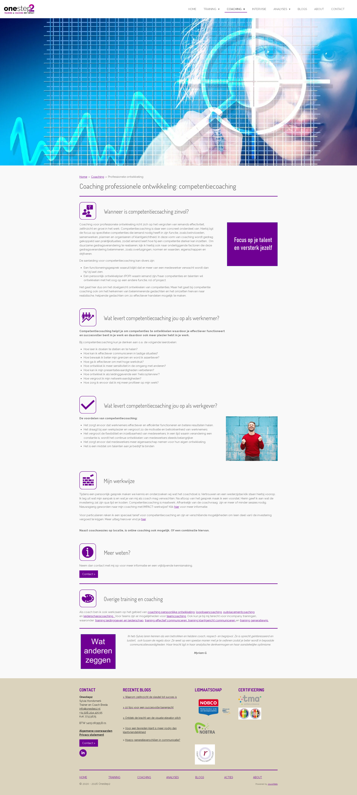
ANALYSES (172, 777)
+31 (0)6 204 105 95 (90, 712)
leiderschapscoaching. (98, 616)
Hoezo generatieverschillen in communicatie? (152, 739)
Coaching (97, 176)
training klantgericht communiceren (212, 620)
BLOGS (199, 777)
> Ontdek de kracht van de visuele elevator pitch (152, 717)
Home (83, 176)
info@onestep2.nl (89, 708)
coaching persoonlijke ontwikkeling (171, 612)
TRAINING (114, 777)
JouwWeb (273, 784)
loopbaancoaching (209, 612)
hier (176, 506)
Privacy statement (91, 734)
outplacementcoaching (239, 612)
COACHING (144, 777)
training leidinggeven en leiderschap (119, 620)
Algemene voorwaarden (95, 730)
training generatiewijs (254, 620)
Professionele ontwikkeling (125, 176)
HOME (83, 777)
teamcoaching (176, 616)
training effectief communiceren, (166, 620)
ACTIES (228, 777)
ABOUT (257, 777)
